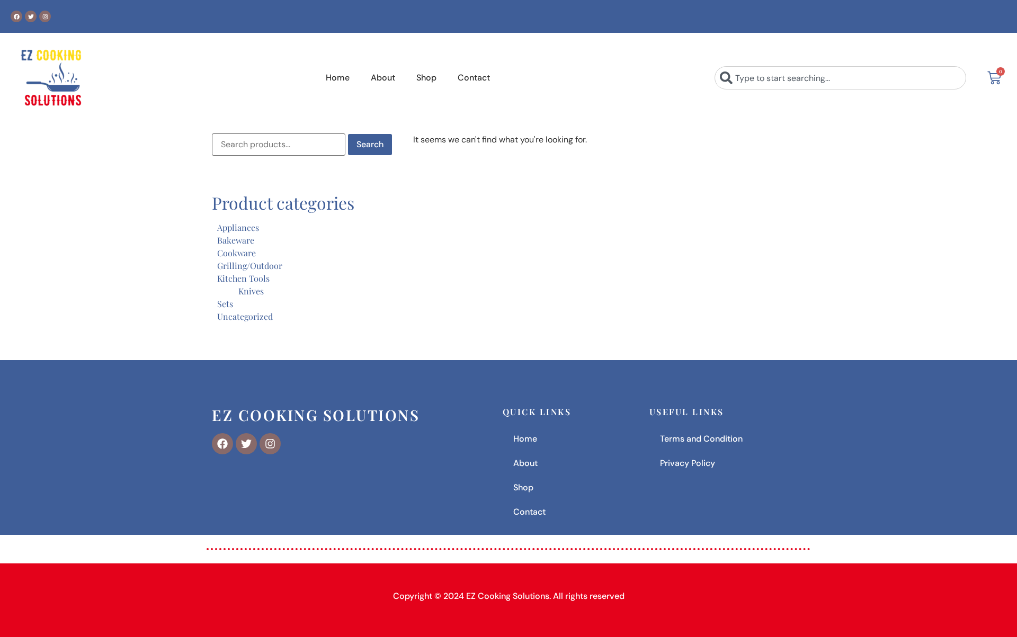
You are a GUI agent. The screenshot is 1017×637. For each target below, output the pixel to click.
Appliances (238, 227)
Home (338, 77)
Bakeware (235, 240)
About (383, 77)
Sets (225, 303)
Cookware (236, 252)
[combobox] (840, 77)
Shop (426, 77)
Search (369, 144)
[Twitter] (31, 16)
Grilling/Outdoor (249, 265)
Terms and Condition (701, 438)
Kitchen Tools (243, 278)
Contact (474, 77)
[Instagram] (45, 16)
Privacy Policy (687, 463)
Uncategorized (245, 316)
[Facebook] (16, 16)
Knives (251, 291)
